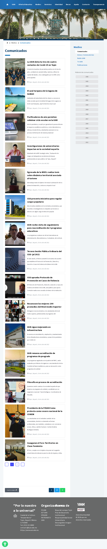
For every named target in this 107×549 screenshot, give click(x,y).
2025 (87, 81)
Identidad (59, 4)
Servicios (48, 4)
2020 (87, 105)
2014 (87, 133)
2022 (87, 95)
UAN (13, 4)
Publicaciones (82, 65)
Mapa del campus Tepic (63, 510)
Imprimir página (11, 490)
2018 (87, 114)
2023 (87, 91)
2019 (87, 110)
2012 (87, 142)
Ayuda (76, 4)
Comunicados (25, 43)
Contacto (86, 4)
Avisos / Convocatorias (85, 55)
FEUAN (43, 510)
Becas (68, 4)
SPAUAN (44, 515)
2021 (87, 100)
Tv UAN (80, 62)
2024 (87, 86)
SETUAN (44, 513)
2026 (87, 77)
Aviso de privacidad (83, 515)
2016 (87, 124)
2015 (87, 128)
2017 (87, 119)
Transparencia (98, 4)
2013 (87, 138)
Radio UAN (81, 58)
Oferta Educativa (25, 4)
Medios (38, 4)
